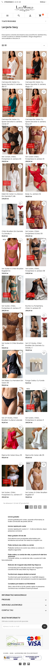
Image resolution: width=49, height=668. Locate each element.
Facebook (20, 664)
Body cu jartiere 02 (33, 194)
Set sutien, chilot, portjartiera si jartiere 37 (11, 307)
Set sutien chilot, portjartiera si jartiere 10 (34, 158)
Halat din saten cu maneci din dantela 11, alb (12, 195)
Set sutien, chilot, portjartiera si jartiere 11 (34, 419)
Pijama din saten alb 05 (34, 455)
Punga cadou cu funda (34, 380)
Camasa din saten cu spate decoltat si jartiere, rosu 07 (35, 121)
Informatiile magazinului (14, 595)
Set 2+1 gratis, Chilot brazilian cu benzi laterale (12, 419)
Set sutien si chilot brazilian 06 (12, 344)
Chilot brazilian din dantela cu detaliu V (12, 232)
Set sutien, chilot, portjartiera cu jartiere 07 (12, 493)
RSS (24, 664)
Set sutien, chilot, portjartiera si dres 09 (34, 232)
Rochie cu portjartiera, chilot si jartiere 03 (34, 307)
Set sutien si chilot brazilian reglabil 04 (12, 269)
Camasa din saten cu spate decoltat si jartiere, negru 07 (35, 84)
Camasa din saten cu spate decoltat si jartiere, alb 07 (12, 84)
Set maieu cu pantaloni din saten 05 (12, 381)
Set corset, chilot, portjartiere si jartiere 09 (11, 158)
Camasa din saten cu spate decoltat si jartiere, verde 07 (12, 121)
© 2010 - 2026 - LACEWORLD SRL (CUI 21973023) (20, 653)
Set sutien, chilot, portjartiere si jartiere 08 (35, 269)
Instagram (28, 664)
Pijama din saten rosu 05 (12, 455)
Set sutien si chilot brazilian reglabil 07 (36, 493)
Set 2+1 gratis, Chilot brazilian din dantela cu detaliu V (34, 345)
